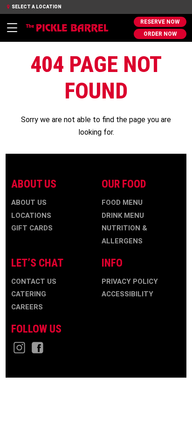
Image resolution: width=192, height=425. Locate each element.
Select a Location (36, 6)
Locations (31, 215)
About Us (29, 202)
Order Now (160, 34)
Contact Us (33, 281)
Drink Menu (123, 215)
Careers (27, 307)
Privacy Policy (130, 281)
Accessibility (127, 294)
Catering (28, 294)
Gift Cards (32, 228)
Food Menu (122, 202)
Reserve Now (160, 22)
